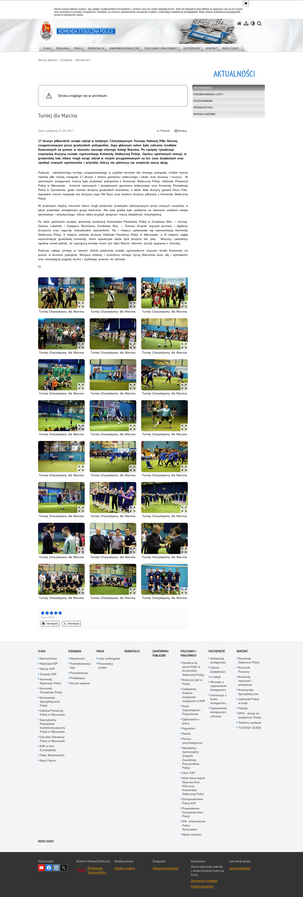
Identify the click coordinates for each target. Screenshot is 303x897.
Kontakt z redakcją (125, 868)
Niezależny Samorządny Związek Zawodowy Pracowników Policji (190, 757)
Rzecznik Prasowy (244, 669)
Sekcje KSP (47, 668)
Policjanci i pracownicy (188, 653)
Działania (66, 60)
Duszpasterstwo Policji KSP (192, 801)
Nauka (186, 733)
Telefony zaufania (249, 722)
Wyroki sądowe (204, 114)
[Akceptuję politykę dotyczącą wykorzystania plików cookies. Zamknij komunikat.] (246, 3)
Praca (100, 651)
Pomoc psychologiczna (192, 740)
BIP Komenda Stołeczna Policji (97, 870)
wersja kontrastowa (239, 868)
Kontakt (242, 651)
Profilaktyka (203, 107)
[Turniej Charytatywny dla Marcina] (61, 292)
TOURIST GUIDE (249, 727)
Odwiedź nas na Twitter (63, 867)
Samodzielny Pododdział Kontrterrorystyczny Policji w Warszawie (52, 726)
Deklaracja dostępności (218, 660)
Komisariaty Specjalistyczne (248, 691)
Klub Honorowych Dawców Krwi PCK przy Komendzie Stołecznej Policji (193, 786)
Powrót (165, 130)
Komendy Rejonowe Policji (50, 681)
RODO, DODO (46, 841)
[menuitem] (47, 47)
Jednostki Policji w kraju (248, 701)
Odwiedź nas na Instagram (56, 867)
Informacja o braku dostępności (218, 699)
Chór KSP (188, 773)
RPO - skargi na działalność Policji (249, 715)
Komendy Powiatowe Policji (51, 690)
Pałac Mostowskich (52, 755)
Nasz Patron (48, 760)
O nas (42, 651)
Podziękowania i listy (208, 94)
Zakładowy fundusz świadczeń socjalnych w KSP (193, 695)
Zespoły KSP (48, 674)
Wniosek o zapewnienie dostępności (218, 685)
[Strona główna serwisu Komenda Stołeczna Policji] (239, 23)
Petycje (243, 708)
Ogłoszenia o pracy (190, 721)
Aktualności (82, 60)
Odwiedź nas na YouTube (41, 867)
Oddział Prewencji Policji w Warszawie (52, 712)
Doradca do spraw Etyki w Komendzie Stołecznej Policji (193, 668)
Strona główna (47, 60)
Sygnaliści (188, 728)
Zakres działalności (217, 669)
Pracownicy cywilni (105, 665)
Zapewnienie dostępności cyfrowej (218, 712)
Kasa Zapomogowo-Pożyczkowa (191, 710)
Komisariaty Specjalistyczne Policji (50, 701)
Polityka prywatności (202, 886)
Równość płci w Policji (192, 681)
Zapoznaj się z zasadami (204, 880)
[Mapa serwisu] (246, 23)
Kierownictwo (48, 658)
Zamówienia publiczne (160, 653)
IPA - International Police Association (193, 825)
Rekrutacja (132, 651)
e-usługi (215, 676)
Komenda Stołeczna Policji (248, 660)
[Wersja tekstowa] (253, 23)
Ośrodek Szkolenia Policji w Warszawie (52, 739)
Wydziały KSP (49, 663)
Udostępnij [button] (52, 623)
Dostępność (217, 651)
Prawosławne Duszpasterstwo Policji (192, 812)
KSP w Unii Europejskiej (48, 748)
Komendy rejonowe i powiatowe (245, 680)
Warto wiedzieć (192, 834)
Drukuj (182, 130)
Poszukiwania (203, 101)
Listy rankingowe (109, 658)
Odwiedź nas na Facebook (49, 867)
